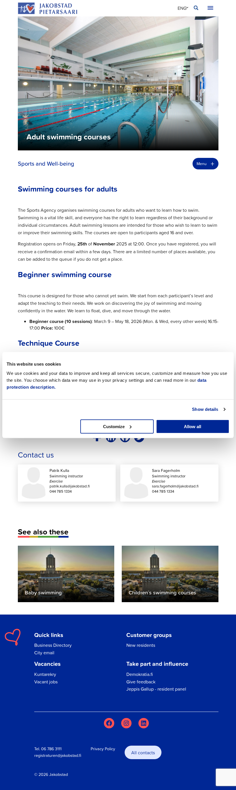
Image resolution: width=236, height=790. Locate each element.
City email (44, 652)
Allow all (192, 426)
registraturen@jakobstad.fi (57, 755)
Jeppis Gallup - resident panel (156, 689)
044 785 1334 (61, 491)
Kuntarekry (45, 674)
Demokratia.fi (139, 674)
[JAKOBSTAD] (47, 8)
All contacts (143, 752)
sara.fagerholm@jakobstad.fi (175, 486)
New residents (140, 645)
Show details (205, 409)
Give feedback (140, 682)
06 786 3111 (51, 749)
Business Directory (53, 645)
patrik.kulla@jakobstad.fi (70, 486)
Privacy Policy (103, 749)
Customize (114, 426)
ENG (182, 8)
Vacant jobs (46, 682)
